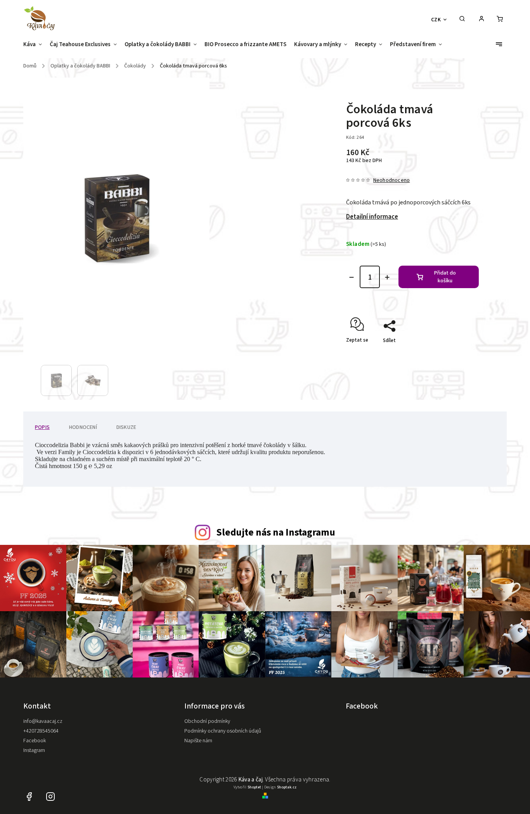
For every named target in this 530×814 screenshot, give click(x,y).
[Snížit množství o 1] (351, 277)
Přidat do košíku (445, 277)
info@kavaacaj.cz (42, 721)
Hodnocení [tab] (83, 427)
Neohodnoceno (391, 180)
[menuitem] (34, 47)
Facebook (34, 741)
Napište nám (198, 741)
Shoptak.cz (286, 787)
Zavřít (454, 354)
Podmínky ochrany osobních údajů (222, 731)
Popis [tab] (42, 427)
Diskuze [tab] (126, 427)
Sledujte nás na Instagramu (275, 532)
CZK (436, 19)
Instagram (34, 750)
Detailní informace (372, 216)
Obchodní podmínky (207, 721)
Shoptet (254, 787)
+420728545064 (41, 731)
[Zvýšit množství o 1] (387, 277)
